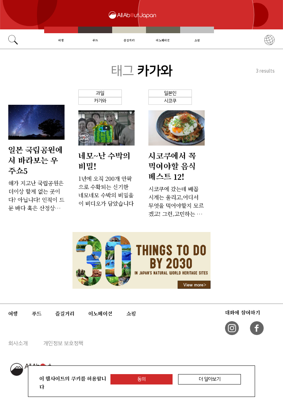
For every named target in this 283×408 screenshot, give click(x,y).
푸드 (95, 40)
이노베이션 (163, 40)
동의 (141, 379)
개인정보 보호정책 (63, 343)
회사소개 (18, 343)
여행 (61, 40)
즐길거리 (129, 40)
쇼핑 (197, 40)
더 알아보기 (210, 379)
